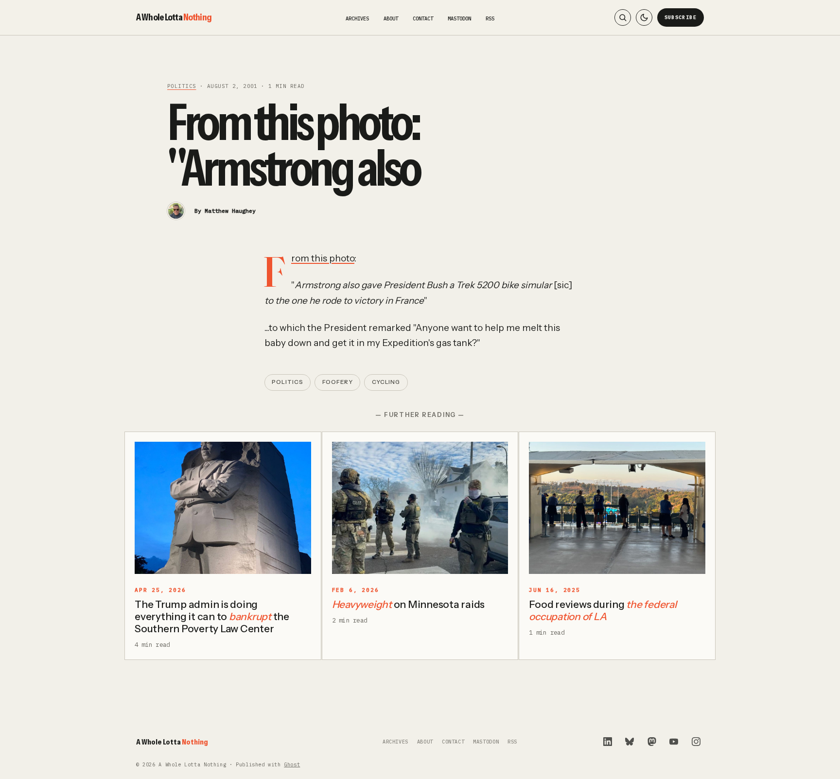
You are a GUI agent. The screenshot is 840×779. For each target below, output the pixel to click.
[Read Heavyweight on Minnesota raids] (420, 508)
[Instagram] (696, 741)
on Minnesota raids (408, 604)
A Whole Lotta (173, 17)
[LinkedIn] (607, 741)
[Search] (622, 17)
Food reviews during (602, 610)
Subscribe (681, 17)
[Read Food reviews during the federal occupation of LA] (617, 508)
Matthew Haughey (230, 210)
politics (181, 86)
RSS (490, 18)
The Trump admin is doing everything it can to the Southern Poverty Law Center (212, 616)
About (391, 18)
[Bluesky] (629, 741)
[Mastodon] (652, 741)
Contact (423, 18)
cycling (386, 382)
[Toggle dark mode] (644, 17)
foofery (337, 382)
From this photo (322, 258)
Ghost (292, 765)
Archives (357, 18)
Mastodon (459, 18)
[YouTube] (674, 741)
